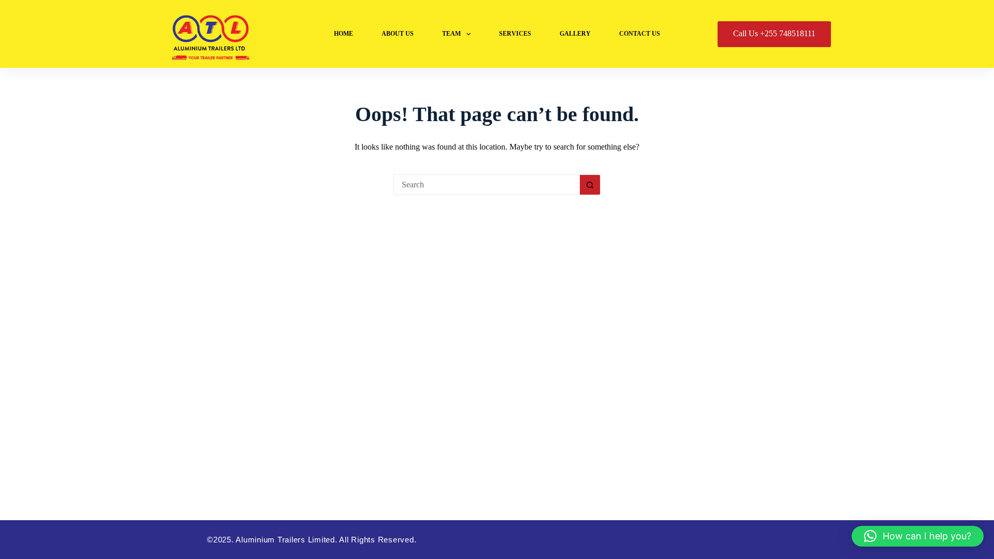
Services (515, 33)
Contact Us (639, 33)
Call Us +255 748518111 (774, 33)
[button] (918, 536)
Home (343, 33)
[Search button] (590, 184)
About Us (398, 33)
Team (451, 33)
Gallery (575, 33)
